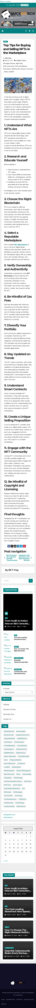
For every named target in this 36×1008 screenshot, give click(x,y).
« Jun (5, 861)
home (6, 760)
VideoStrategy (19, 803)
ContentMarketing (9, 745)
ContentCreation (19, 742)
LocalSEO (7, 767)
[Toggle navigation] (33, 30)
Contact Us (7, 719)
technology (18, 795)
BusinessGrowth (9, 735)
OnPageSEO (8, 778)
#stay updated (9, 72)
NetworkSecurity (9, 774)
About (5, 41)
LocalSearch (21, 763)
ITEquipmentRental (15, 760)
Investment (18, 669)
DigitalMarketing (9, 753)
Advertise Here (8, 714)
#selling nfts (16, 69)
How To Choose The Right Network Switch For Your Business (21, 651)
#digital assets (21, 60)
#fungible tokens (9, 63)
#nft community (8, 66)
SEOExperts (7, 792)
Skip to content (5, 1)
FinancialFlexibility (23, 756)
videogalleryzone (9, 815)
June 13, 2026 (11, 626)
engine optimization (10, 756)
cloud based (8, 742)
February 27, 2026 (13, 956)
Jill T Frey (8, 58)
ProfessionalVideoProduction (13, 781)
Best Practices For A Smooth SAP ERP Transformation (11, 557)
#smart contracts (27, 69)
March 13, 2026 (11, 935)
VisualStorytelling (9, 806)
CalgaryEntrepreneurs (22, 735)
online (18, 774)
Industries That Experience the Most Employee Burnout (24, 557)
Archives (6, 688)
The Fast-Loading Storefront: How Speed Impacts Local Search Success (21, 640)
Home (3, 999)
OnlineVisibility (26, 774)
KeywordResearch (9, 763)
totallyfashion (8, 817)
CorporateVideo (22, 745)
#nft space (7, 69)
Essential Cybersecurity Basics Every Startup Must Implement (21, 663)
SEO (6, 618)
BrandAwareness (9, 731)
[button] (26, 31)
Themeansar (18, 995)
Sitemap (6, 704)
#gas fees (19, 63)
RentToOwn (27, 781)
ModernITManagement (24, 770)
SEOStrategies (17, 792)
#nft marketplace (21, 66)
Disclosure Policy (9, 709)
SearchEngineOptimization (12, 788)
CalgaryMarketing (9, 738)
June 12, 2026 (11, 914)
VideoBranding (8, 803)
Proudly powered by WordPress (11, 992)
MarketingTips (16, 767)
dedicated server (21, 749)
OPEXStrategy (18, 778)
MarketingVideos (9, 770)
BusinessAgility (20, 731)
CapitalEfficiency (22, 738)
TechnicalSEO (8, 795)
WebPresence (21, 806)
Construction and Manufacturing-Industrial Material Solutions (20, 674)
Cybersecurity (19, 658)
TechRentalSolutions (10, 799)
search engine (17, 785)
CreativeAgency (9, 749)
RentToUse (7, 785)
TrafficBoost (22, 799)
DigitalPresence (21, 753)
